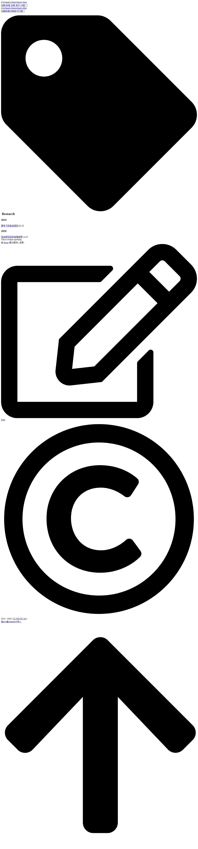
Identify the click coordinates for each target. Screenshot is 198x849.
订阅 (22, 5)
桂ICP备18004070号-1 (11, 622)
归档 (3, 5)
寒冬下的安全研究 (9, 226)
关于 (18, 5)
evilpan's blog (21, 2)
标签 (8, 5)
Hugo (6, 242)
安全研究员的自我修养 (12, 237)
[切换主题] (26, 5)
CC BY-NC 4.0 (19, 619)
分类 (13, 5)
